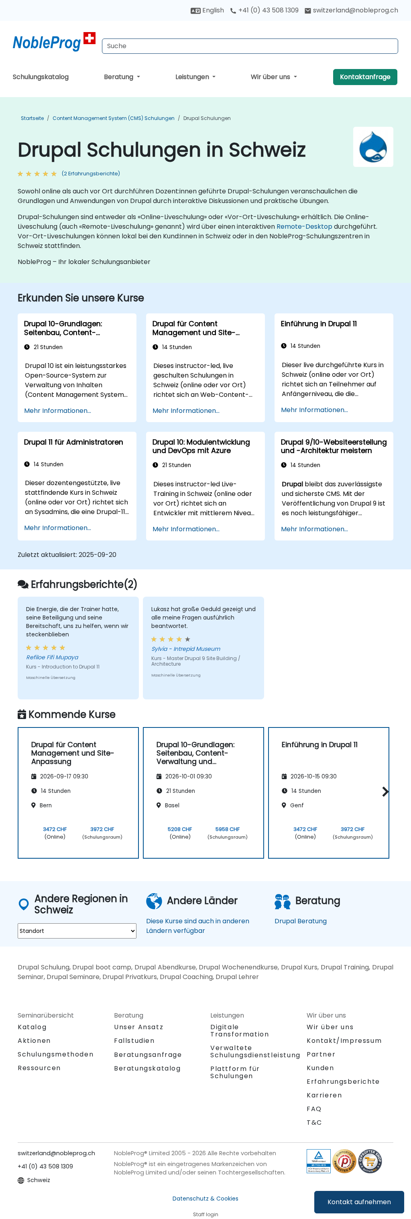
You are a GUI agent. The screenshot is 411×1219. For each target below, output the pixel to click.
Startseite (32, 118)
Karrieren (324, 1095)
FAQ (314, 1108)
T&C (314, 1122)
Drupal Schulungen (207, 118)
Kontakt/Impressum (344, 1040)
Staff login (205, 1214)
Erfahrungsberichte (343, 1081)
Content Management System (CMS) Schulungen (114, 118)
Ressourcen (39, 1068)
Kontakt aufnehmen (359, 1202)
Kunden (320, 1068)
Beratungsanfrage (148, 1054)
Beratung (119, 76)
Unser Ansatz (138, 1027)
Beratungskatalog (147, 1068)
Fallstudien (134, 1040)
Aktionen (34, 1040)
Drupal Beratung (301, 921)
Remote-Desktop (304, 226)
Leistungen (193, 76)
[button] (383, 791)
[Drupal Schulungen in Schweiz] (54, 42)
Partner (321, 1054)
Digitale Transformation (239, 1030)
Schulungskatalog (41, 76)
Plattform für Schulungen (235, 1072)
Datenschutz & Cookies (205, 1199)
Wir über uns (271, 76)
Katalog (32, 1027)
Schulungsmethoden (56, 1054)
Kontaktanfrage (365, 76)
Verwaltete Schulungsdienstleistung (255, 1051)
